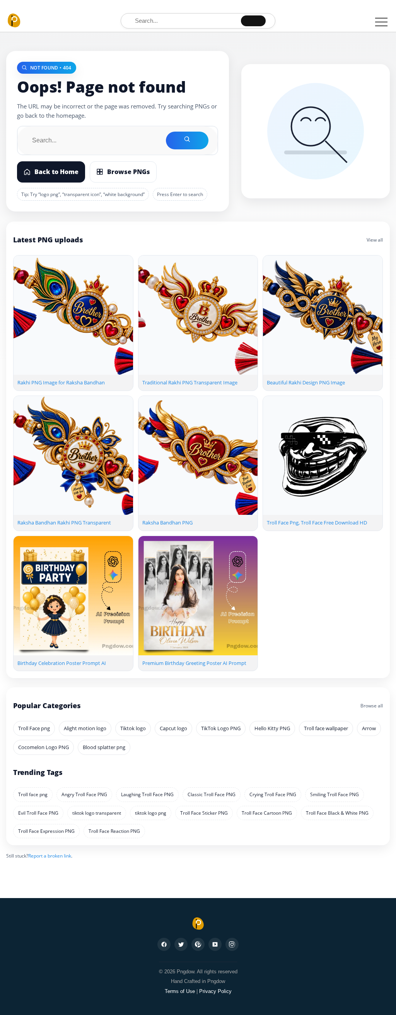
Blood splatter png (104, 747)
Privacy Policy (215, 991)
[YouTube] (215, 944)
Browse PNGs (128, 171)
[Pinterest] (198, 944)
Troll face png (33, 794)
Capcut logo (173, 728)
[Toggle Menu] (381, 22)
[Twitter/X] (181, 944)
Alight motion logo (85, 728)
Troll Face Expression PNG (46, 831)
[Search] (253, 20)
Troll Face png (34, 728)
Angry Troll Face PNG (84, 794)
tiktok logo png (150, 813)
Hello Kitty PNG (272, 728)
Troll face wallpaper (326, 728)
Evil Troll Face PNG (38, 813)
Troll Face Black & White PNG (337, 813)
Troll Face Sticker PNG (204, 813)
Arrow (369, 728)
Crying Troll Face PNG (272, 794)
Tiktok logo (133, 728)
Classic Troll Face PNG (212, 794)
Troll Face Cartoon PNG (267, 813)
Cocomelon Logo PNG (43, 747)
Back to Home (56, 171)
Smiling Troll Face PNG (334, 794)
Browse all (371, 705)
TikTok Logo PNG (221, 728)
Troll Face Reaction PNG (114, 831)
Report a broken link (49, 856)
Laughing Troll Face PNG (147, 794)
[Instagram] (232, 944)
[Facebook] (164, 944)
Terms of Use (180, 991)
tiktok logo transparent (96, 813)
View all (375, 240)
